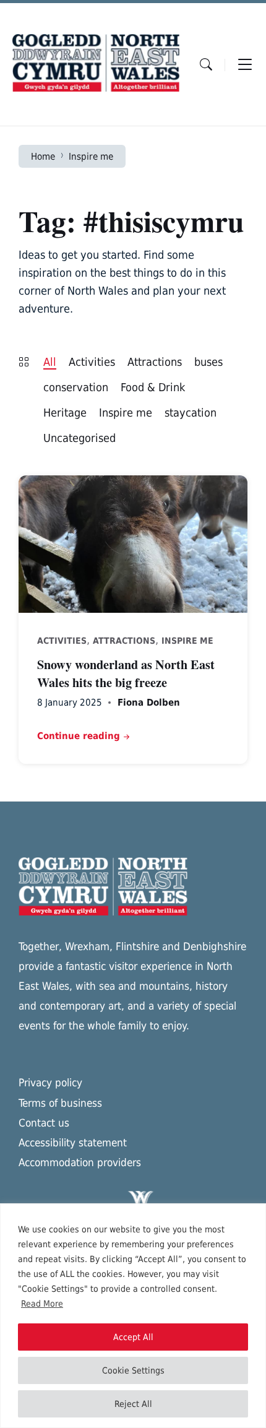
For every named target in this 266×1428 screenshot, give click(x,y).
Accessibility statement (73, 1142)
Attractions (154, 361)
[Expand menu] (245, 64)
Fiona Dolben (149, 702)
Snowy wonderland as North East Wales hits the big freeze (126, 673)
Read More (42, 1304)
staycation (191, 412)
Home (43, 156)
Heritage (65, 412)
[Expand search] (206, 64)
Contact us (44, 1123)
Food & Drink (153, 387)
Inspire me (91, 156)
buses (208, 361)
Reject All (133, 1404)
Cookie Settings (133, 1370)
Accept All (133, 1337)
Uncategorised (79, 437)
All (49, 361)
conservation (75, 387)
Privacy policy (50, 1082)
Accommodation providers (80, 1162)
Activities (92, 361)
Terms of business (60, 1103)
